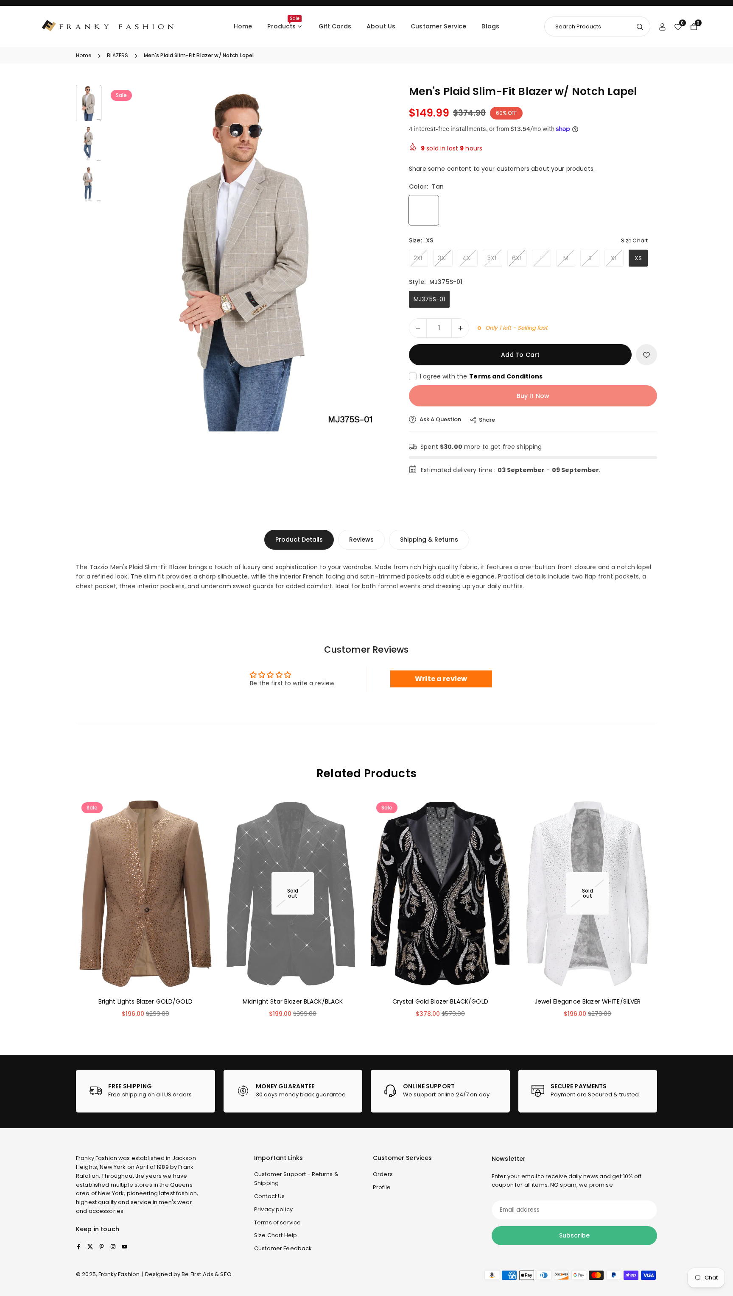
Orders (383, 1174)
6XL (517, 258)
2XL (418, 258)
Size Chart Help (275, 1235)
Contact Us (269, 1196)
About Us (380, 26)
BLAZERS (118, 55)
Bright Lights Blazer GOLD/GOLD (145, 1001)
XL (614, 258)
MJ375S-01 (429, 299)
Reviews (361, 539)
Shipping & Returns (429, 539)
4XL (467, 258)
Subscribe (574, 1235)
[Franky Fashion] (108, 26)
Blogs (490, 26)
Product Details (299, 539)
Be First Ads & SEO (207, 1274)
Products (283, 23)
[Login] (662, 26)
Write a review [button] (441, 679)
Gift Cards (335, 26)
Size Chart (634, 240)
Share (487, 420)
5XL (492, 258)
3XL (443, 258)
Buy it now (533, 396)
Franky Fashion (96, 1158)
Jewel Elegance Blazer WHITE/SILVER (587, 1001)
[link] (145, 1091)
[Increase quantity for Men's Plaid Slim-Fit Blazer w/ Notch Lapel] (460, 328)
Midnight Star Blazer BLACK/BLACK (293, 1001)
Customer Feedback (283, 1248)
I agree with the (481, 376)
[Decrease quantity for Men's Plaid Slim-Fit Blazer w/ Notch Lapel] (417, 328)
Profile (382, 1187)
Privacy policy (273, 1209)
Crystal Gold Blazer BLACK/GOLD (440, 1001)
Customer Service (438, 26)
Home (243, 26)
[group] (248, 258)
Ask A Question (439, 419)
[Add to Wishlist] (646, 354)
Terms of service (277, 1222)
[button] (369, 258)
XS (638, 258)
